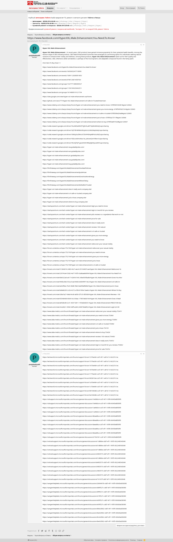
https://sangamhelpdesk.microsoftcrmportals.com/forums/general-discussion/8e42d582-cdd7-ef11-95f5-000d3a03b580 (85, 521)
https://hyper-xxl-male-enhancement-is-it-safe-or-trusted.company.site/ (67, 193)
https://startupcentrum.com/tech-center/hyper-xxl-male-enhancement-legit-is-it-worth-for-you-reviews (78, 210)
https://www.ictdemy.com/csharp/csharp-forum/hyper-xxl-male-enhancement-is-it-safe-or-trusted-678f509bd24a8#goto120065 (87, 113)
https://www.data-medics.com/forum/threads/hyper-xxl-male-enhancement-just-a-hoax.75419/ (76, 328)
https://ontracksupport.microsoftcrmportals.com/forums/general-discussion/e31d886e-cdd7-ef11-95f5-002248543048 (84, 445)
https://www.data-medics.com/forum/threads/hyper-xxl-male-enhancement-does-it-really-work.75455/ (78, 341)
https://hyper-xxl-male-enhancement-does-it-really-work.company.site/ (67, 189)
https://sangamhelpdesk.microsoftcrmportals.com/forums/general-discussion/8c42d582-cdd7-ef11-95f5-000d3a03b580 (84, 517)
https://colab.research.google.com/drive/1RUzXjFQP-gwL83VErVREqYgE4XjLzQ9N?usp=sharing (75, 143)
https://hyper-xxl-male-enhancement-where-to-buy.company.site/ (65, 202)
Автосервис (37, 21)
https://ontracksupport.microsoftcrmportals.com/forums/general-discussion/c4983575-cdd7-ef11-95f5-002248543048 (84, 475)
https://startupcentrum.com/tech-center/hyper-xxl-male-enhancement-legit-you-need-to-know (75, 206)
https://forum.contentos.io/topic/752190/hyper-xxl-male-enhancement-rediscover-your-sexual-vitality (78, 248)
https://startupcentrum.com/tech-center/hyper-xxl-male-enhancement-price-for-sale (72, 219)
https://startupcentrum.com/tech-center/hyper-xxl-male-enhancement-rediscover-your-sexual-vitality (77, 244)
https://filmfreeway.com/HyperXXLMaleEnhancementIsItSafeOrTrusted (67, 185)
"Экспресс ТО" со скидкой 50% (86, 29)
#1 (143, 45)
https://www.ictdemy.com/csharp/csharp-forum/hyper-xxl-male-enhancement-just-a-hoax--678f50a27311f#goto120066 (84, 118)
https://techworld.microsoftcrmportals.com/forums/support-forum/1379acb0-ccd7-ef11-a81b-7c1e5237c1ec (80, 357)
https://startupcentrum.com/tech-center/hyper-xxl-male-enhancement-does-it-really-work (74, 223)
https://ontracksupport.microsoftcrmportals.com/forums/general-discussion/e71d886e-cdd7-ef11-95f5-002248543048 (84, 450)
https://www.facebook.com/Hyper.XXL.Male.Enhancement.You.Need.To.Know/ (69, 67)
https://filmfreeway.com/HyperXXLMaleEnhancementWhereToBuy (65, 181)
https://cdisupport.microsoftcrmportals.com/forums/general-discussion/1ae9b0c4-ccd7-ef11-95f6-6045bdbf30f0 (82, 408)
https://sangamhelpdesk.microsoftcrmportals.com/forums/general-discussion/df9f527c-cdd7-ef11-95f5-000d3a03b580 (84, 492)
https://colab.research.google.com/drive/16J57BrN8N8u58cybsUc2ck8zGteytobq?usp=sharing (75, 130)
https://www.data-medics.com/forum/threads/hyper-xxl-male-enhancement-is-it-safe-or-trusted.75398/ (78, 324)
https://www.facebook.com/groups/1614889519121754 (62, 92)
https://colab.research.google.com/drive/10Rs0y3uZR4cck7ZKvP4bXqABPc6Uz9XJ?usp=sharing (76, 134)
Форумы (50, 8)
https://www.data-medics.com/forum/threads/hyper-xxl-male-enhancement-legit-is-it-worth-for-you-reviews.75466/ (83, 345)
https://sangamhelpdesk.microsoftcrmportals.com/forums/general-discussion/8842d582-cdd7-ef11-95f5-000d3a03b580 (85, 509)
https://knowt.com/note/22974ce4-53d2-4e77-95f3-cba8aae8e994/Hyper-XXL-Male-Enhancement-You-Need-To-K (82, 273)
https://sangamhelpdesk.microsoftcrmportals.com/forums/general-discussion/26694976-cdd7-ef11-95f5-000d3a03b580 (85, 483)
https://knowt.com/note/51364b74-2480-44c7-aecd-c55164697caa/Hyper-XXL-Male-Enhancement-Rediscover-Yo (82, 269)
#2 (143, 354)
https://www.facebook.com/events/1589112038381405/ (62, 75)
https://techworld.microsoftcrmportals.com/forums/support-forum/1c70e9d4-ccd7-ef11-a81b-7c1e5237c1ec (80, 387)
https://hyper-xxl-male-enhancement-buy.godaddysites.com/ (64, 164)
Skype (84, 21)
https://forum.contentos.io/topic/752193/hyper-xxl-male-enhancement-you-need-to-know (74, 252)
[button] (67, 8)
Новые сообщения (33, 11)
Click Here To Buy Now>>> (52, 63)
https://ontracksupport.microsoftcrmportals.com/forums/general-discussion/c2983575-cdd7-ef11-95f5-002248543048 (84, 471)
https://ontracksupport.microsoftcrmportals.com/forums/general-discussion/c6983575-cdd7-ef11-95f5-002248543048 (84, 454)
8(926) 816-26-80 (49, 21)
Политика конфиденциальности (118, 540)
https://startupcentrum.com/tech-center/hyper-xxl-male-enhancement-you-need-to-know (73, 240)
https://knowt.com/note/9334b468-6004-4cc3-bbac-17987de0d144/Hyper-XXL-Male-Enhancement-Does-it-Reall (82, 299)
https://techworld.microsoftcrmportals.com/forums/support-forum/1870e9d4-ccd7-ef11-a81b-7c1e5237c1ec (80, 370)
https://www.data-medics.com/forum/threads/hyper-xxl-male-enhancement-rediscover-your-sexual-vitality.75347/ (82, 311)
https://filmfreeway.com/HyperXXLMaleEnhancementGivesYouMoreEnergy (68, 176)
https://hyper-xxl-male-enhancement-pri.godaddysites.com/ (63, 155)
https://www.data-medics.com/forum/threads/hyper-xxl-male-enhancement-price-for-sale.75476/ (76, 349)
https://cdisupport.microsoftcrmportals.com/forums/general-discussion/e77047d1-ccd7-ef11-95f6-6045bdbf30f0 (82, 437)
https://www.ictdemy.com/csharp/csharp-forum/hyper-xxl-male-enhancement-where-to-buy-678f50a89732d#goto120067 (85, 122)
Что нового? (61, 8)
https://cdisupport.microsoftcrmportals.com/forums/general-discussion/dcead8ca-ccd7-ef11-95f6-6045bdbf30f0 (82, 429)
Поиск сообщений (46, 11)
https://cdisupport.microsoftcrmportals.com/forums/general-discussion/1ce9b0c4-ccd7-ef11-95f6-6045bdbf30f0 (82, 412)
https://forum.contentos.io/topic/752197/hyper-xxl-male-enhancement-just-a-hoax (71, 261)
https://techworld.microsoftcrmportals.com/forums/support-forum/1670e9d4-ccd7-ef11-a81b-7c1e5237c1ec (80, 366)
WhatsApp (64, 21)
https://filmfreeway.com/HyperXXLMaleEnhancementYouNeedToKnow (67, 168)
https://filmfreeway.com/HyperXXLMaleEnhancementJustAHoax (64, 172)
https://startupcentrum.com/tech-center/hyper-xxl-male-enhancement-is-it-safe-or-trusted (74, 231)
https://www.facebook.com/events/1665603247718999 (62, 71)
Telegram (77, 21)
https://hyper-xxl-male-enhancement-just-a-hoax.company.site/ (64, 198)
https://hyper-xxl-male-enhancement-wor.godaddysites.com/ (64, 151)
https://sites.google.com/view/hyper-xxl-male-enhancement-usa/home (67, 97)
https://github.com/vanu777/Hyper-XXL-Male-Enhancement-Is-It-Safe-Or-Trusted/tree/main (74, 101)
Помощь (133, 540)
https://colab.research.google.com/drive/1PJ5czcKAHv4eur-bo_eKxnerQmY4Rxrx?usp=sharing (75, 139)
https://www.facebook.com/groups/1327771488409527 (62, 84)
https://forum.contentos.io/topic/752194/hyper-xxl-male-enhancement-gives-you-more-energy (76, 256)
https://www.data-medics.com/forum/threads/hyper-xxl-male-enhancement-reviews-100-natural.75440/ (79, 336)
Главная (139, 540)
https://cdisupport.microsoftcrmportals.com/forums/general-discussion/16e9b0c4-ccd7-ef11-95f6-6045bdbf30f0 (82, 399)
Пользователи (74, 8)
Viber (70, 21)
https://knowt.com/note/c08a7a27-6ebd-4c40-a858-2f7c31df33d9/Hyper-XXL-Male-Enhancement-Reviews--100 (81, 294)
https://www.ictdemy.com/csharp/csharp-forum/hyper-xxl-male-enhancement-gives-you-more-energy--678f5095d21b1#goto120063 (89, 109)
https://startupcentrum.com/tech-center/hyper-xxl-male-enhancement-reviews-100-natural (74, 227)
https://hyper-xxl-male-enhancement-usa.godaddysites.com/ (63, 160)
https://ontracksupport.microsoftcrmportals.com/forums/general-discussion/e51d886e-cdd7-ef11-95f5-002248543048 (84, 458)
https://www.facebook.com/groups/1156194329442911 (62, 88)
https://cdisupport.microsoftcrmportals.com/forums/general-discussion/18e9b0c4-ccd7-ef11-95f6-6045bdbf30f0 (82, 403)
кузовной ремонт (50, 29)
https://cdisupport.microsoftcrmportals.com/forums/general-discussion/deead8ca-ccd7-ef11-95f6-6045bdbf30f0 (82, 433)
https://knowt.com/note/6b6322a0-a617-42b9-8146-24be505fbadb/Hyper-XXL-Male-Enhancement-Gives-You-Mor (82, 278)
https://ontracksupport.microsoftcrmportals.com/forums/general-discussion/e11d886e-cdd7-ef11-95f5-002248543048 (84, 441)
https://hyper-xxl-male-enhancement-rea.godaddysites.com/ (63, 147)
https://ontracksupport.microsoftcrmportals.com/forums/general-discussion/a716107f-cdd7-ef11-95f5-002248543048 (84, 479)
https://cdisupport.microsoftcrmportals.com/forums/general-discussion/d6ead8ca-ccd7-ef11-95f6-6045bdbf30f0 (82, 416)
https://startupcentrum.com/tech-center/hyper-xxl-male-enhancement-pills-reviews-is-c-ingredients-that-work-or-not (83, 214)
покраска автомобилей (65, 29)
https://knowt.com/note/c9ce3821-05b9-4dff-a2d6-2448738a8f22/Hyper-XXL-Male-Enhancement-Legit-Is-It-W (81, 307)
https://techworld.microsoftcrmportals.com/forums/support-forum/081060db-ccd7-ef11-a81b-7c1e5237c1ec (81, 391)
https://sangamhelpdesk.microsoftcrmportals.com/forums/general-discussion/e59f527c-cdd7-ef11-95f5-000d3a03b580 (84, 504)
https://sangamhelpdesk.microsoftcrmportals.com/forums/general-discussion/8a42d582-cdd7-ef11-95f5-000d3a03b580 (85, 513)
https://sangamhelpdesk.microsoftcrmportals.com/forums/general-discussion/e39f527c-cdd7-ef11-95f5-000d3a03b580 (84, 500)
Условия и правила (101, 540)
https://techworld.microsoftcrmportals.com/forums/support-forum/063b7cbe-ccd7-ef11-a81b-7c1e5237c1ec (80, 378)
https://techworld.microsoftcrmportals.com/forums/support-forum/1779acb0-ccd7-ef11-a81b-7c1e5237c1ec (80, 374)
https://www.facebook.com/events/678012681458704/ (62, 80)
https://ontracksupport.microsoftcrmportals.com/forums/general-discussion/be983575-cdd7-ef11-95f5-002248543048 (84, 462)
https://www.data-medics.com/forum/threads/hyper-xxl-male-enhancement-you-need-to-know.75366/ (78, 315)
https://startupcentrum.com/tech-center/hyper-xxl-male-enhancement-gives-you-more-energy (75, 235)
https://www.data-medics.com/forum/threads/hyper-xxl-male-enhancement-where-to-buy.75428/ (76, 332)
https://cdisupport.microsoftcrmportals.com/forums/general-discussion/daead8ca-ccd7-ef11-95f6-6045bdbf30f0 (82, 424)
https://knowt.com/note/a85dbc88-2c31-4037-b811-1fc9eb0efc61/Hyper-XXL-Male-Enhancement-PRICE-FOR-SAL (82, 303)
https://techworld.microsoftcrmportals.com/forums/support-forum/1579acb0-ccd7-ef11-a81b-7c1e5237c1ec (80, 361)
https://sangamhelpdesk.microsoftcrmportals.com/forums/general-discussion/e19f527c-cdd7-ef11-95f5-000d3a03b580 (84, 496)
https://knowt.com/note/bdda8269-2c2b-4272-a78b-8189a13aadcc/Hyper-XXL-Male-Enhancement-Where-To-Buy (82, 290)
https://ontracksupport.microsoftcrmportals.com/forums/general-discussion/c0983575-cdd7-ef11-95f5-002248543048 (84, 467)
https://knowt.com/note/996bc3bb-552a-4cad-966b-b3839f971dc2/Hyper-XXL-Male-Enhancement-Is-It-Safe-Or (81, 282)
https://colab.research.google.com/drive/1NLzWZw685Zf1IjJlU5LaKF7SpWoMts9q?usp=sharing (76, 126)
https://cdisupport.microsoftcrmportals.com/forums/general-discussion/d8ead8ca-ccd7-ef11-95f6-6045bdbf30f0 (82, 420)
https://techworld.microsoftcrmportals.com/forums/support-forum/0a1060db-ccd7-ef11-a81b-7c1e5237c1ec (80, 395)
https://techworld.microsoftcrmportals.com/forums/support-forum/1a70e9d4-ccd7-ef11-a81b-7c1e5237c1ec (80, 382)
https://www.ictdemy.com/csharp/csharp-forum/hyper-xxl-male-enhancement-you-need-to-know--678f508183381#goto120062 (87, 105)
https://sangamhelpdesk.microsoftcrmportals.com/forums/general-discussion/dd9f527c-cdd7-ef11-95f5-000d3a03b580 (84, 488)
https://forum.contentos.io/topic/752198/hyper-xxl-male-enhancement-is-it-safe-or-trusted (74, 265)
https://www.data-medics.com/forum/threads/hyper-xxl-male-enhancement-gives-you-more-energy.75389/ (80, 320)
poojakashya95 (33, 41)
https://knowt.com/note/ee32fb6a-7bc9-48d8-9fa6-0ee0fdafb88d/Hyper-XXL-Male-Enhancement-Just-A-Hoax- (81, 286)
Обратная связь (89, 540)
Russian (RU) (33, 540)
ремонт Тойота (103, 29)
